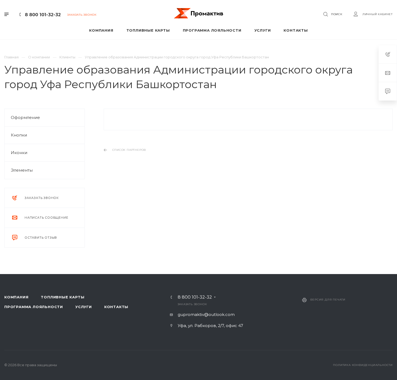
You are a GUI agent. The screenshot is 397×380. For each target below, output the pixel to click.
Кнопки (19, 135)
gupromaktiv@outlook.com (206, 314)
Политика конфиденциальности (363, 365)
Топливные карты (62, 297)
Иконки (19, 152)
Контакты (116, 307)
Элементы (22, 170)
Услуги (83, 307)
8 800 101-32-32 (43, 14)
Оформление (25, 117)
